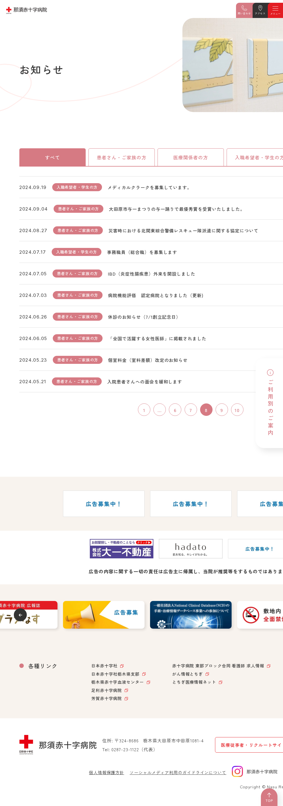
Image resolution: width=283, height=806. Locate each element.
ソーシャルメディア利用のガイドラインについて (178, 772)
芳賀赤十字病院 (106, 698)
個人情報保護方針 (106, 772)
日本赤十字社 (104, 665)
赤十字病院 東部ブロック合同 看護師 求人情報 (218, 665)
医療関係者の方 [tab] (190, 157)
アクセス (260, 13)
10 (237, 409)
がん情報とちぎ (187, 674)
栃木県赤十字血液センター (117, 682)
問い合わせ (244, 13)
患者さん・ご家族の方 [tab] (121, 157)
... (160, 409)
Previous (20, 614)
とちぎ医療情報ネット (194, 682)
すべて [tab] (52, 157)
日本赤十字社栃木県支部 (115, 674)
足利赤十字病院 (106, 690)
